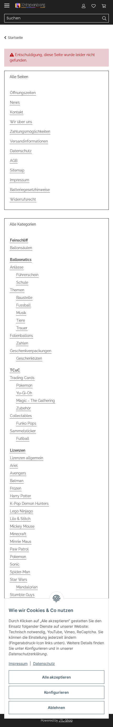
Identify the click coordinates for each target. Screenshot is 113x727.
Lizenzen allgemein (26, 458)
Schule (22, 282)
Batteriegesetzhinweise (30, 190)
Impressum (18, 663)
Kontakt (16, 112)
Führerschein (27, 275)
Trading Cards (22, 378)
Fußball (22, 438)
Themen (17, 290)
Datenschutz (44, 663)
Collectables (21, 416)
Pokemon (24, 385)
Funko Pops (26, 423)
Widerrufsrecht (23, 199)
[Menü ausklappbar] (6, 3)
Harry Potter (20, 496)
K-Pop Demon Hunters (29, 503)
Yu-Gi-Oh (24, 393)
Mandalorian (27, 587)
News (15, 102)
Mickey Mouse (22, 526)
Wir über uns (21, 122)
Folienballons (21, 336)
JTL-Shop (66, 720)
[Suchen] (104, 18)
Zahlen (22, 343)
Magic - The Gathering (35, 400)
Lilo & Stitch (20, 519)
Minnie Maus (20, 541)
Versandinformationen (29, 141)
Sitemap (17, 170)
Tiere (20, 320)
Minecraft (18, 534)
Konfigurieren (56, 692)
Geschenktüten (29, 358)
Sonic (14, 564)
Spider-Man (20, 572)
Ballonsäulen (21, 248)
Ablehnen (56, 707)
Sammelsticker (23, 431)
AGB (13, 160)
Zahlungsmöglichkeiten (30, 131)
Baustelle (24, 298)
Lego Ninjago (21, 511)
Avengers (18, 473)
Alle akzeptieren (56, 677)
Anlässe (16, 267)
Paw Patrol (19, 549)
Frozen (15, 488)
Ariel (14, 465)
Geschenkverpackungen (30, 351)
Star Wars (18, 579)
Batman (16, 481)
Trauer (21, 328)
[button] (84, 6)
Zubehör (23, 408)
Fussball (23, 305)
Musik (21, 313)
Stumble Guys (22, 595)
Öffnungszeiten (23, 93)
